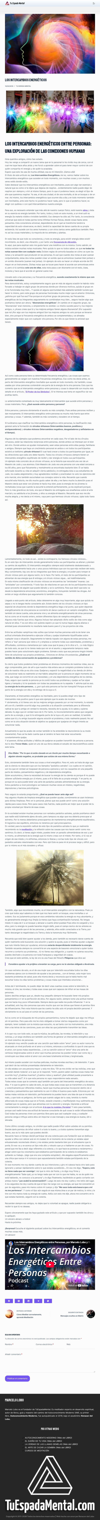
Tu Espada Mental (23, 86)
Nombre (9, 1344)
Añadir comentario (13, 1354)
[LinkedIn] (28, 1301)
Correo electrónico (45, 1344)
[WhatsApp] (48, 1301)
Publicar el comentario (17, 1378)
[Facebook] (9, 1301)
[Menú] (94, 3)
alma (85, 210)
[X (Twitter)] (19, 1301)
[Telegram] (38, 1301)
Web (68, 1344)
